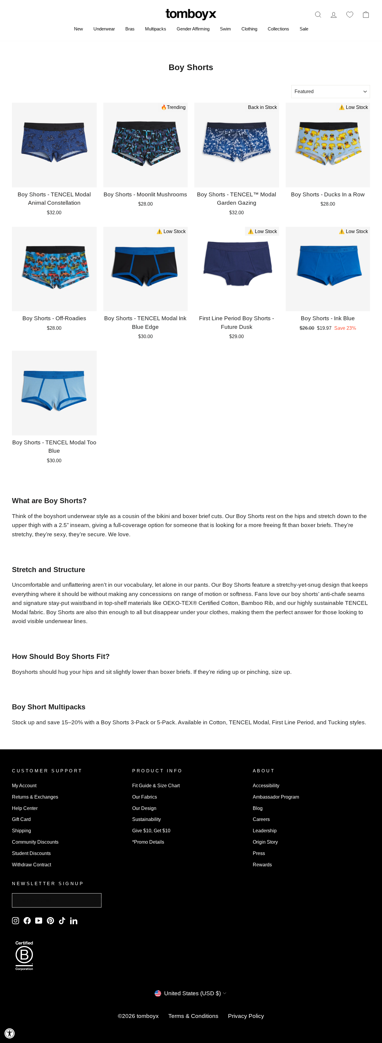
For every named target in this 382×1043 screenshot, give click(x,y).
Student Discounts (31, 853)
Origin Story (265, 842)
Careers (261, 819)
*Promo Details (148, 842)
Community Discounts (35, 842)
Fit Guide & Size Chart (156, 785)
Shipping (21, 830)
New (78, 28)
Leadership (265, 830)
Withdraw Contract (31, 864)
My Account (24, 785)
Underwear (104, 28)
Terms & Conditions (193, 1016)
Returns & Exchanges (35, 796)
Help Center (25, 808)
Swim (225, 28)
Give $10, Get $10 (151, 830)
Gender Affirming (193, 28)
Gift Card (21, 819)
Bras (130, 28)
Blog (258, 808)
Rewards (262, 864)
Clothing (249, 28)
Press (259, 853)
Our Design (144, 808)
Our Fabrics (144, 796)
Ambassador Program (276, 796)
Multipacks (155, 28)
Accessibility (266, 785)
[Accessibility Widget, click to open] (9, 1033)
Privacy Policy (246, 1016)
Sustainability (146, 819)
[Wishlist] (350, 14)
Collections (278, 28)
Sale (304, 28)
